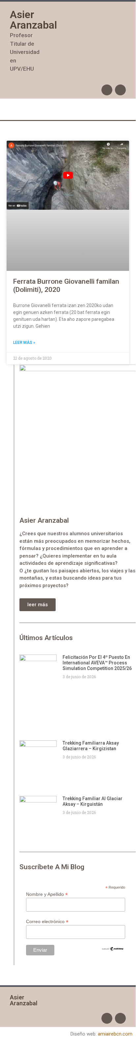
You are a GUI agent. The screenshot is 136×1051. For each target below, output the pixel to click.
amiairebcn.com (115, 1034)
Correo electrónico (47, 921)
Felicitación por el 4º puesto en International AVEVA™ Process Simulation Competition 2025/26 (97, 663)
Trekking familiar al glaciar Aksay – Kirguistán (92, 801)
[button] (68, 109)
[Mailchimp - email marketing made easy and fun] (112, 949)
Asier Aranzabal (33, 19)
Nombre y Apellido (47, 894)
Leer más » (24, 342)
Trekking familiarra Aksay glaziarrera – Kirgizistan (91, 745)
